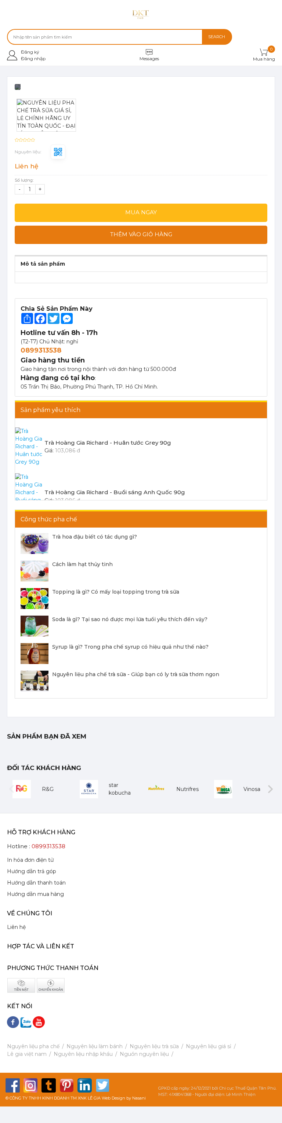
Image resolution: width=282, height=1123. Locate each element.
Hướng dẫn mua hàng (35, 894)
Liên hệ (16, 927)
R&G (48, 789)
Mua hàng (264, 59)
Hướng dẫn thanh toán (36, 882)
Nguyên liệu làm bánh (94, 1046)
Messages (149, 58)
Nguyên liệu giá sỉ (208, 1046)
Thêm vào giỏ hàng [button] (141, 234)
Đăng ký (30, 52)
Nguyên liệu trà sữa (154, 1046)
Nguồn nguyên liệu (144, 1054)
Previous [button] (11, 789)
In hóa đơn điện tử (30, 860)
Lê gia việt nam (27, 1054)
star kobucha (120, 789)
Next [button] (270, 789)
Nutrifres (187, 789)
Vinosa (251, 789)
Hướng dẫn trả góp (31, 871)
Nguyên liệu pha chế (33, 1046)
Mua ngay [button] (141, 212)
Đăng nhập (33, 58)
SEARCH (216, 36)
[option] (141, 89)
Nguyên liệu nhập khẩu (83, 1054)
